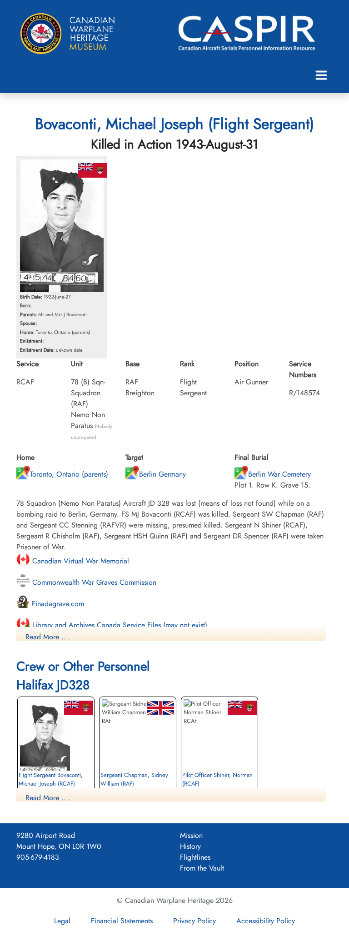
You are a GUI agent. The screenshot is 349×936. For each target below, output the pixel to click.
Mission (191, 835)
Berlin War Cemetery (279, 474)
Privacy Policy (194, 921)
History (190, 846)
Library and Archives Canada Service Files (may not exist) (118, 625)
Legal (62, 921)
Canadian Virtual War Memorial (79, 561)
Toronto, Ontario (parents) (69, 474)
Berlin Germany (162, 474)
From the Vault (202, 868)
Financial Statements (122, 921)
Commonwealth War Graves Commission (93, 582)
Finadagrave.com (57, 603)
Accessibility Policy (265, 921)
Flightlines (195, 857)
